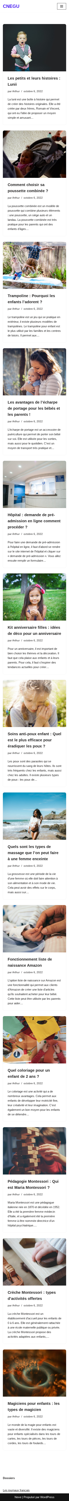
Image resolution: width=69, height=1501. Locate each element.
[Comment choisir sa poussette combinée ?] (34, 154)
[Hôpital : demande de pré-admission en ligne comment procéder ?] (34, 484)
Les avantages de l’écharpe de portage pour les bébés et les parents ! (34, 408)
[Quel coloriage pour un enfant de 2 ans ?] (34, 1039)
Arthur (16, 91)
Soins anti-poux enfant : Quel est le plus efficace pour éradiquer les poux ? (34, 740)
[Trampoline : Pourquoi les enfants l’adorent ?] (34, 265)
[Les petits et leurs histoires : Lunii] (34, 47)
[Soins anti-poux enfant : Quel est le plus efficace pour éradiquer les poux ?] (34, 703)
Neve (18, 1497)
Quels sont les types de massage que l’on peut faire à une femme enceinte (33, 853)
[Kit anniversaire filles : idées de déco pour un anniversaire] (34, 597)
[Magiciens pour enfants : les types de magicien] (34, 1373)
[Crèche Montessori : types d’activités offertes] (34, 1262)
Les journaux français (16, 1490)
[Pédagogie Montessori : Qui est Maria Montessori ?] (34, 1151)
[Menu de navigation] (61, 6)
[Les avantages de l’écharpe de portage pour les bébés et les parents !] (34, 372)
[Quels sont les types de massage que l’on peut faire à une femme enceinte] (34, 816)
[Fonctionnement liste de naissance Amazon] (34, 928)
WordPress (47, 1497)
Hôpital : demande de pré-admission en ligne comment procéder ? (34, 521)
